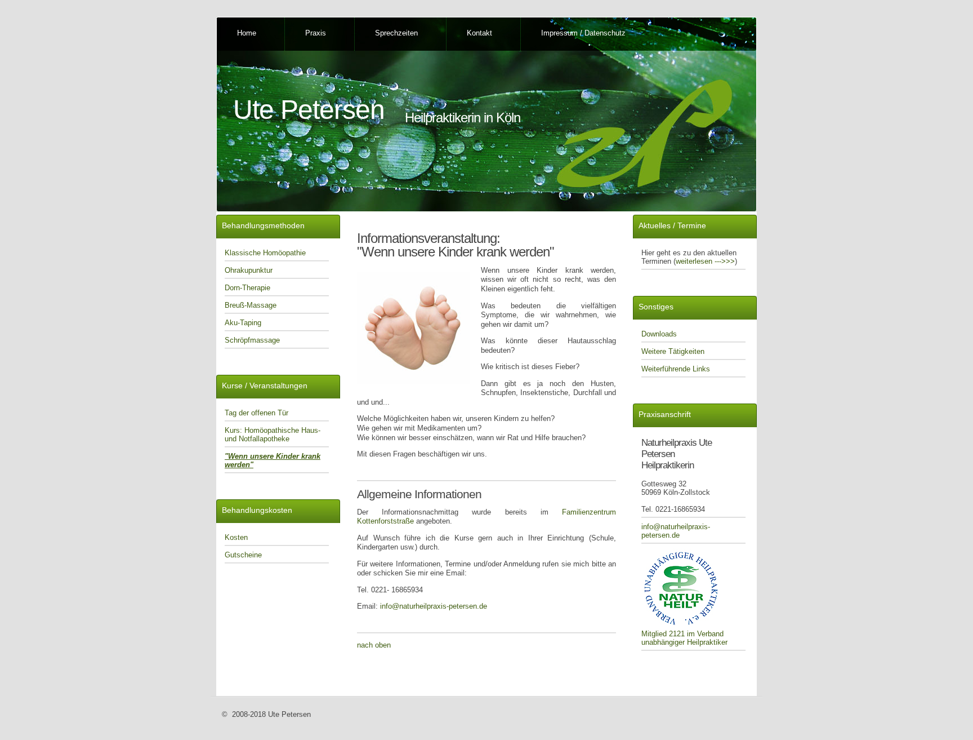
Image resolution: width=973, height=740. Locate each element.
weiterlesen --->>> (705, 261)
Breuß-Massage (250, 305)
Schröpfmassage (252, 340)
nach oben (374, 645)
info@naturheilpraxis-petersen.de (433, 606)
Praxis (315, 33)
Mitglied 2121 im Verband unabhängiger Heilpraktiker (684, 638)
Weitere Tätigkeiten (672, 351)
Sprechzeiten (396, 33)
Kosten (236, 537)
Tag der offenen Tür (256, 413)
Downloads (659, 334)
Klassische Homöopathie (265, 253)
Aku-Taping (243, 322)
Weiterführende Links (675, 369)
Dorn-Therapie (247, 287)
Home (246, 33)
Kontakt (479, 33)
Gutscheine (243, 555)
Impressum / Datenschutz (583, 33)
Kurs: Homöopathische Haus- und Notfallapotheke (272, 434)
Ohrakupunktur (249, 270)
